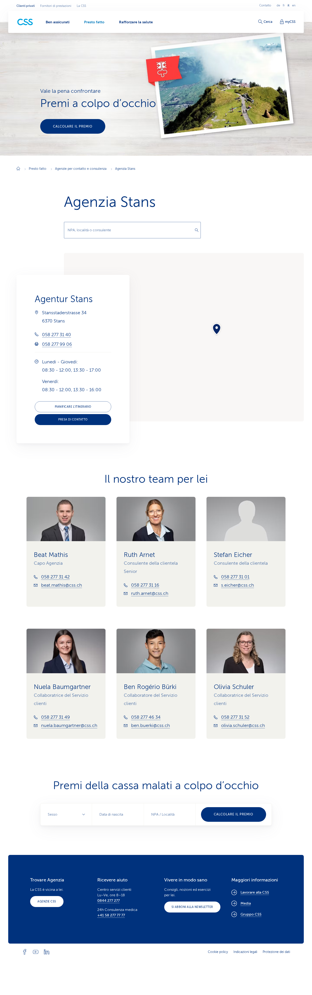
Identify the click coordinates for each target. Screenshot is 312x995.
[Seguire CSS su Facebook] (24, 952)
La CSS (81, 6)
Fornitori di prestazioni (55, 6)
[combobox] (132, 230)
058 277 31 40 (56, 334)
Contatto (265, 5)
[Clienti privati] (25, 22)
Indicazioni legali (245, 952)
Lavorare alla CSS (255, 892)
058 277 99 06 (57, 344)
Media (246, 903)
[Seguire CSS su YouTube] (35, 952)
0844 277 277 (108, 901)
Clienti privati (25, 6)
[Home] (18, 169)
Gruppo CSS (251, 914)
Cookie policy (218, 952)
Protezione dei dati (276, 952)
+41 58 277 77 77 (111, 915)
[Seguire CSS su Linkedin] (46, 952)
